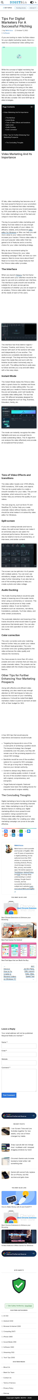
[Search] (2, 2)
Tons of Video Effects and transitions (18, 122)
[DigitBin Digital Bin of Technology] (18, 2)
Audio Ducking (11, 127)
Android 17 (33, 8)
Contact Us (7, 1378)
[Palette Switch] (32, 2)
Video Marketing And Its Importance (16, 112)
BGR (18, 874)
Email (4, 1051)
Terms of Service (9, 1383)
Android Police (28, 872)
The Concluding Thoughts (14, 142)
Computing (7, 1331)
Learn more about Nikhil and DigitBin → (24, 888)
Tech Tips (7, 1357)
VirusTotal (28, 1306)
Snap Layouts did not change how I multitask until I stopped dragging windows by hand (22, 1147)
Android (6, 1321)
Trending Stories (21, 8)
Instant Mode (10, 120)
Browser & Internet (10, 1326)
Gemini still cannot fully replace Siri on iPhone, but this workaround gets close (23, 1174)
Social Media (8, 1342)
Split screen (10, 125)
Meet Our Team (8, 1372)
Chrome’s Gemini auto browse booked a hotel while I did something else (22, 1160)
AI (4, 1316)
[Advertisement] (19, 180)
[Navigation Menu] (35, 2)
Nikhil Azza (9, 30)
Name (4, 1042)
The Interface (10, 118)
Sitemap (6, 1393)
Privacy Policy (8, 1388)
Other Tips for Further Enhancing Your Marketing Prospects (16, 136)
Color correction (11, 129)
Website (4, 1059)
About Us (6, 1367)
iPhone (6, 1337)
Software (6, 33)
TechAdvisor (18, 872)
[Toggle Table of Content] (31, 106)
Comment (6, 1068)
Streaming (7, 1352)
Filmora (19, 275)
